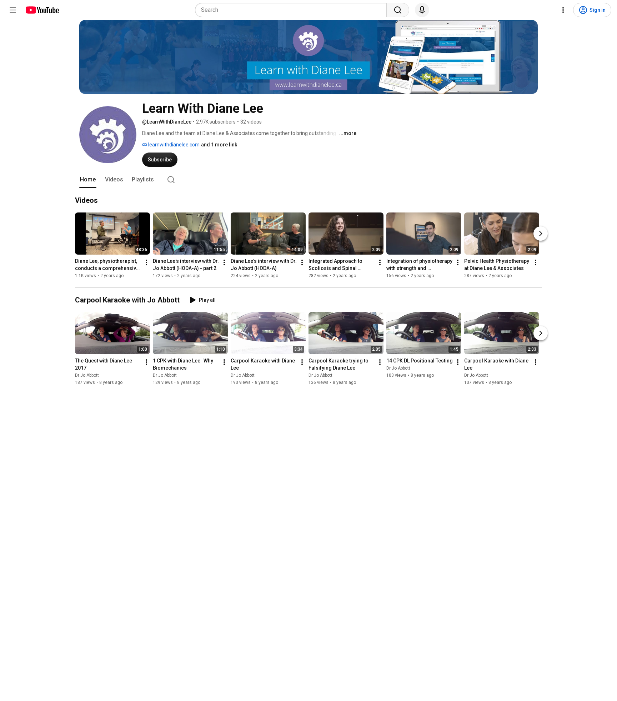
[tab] (87, 179)
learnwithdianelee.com (173, 144)
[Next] (540, 233)
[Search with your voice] (422, 10)
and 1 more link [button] (219, 144)
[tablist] (308, 179)
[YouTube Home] (42, 10)
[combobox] (293, 10)
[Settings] (563, 10)
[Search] (397, 10)
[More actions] (146, 262)
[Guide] (13, 10)
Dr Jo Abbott (87, 375)
